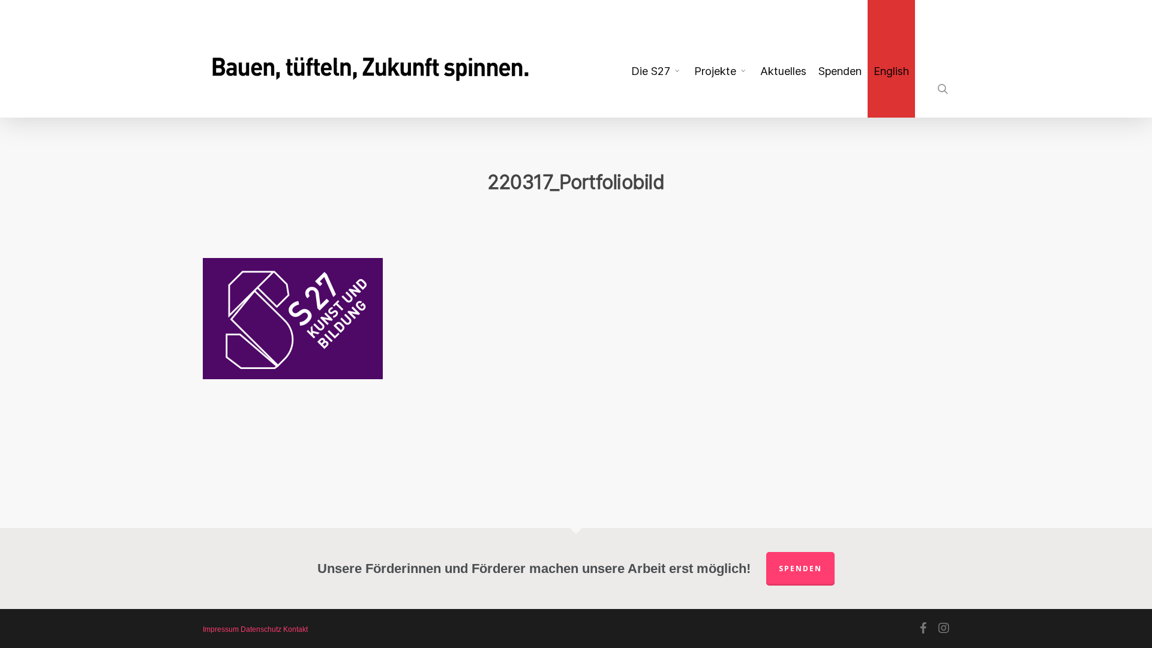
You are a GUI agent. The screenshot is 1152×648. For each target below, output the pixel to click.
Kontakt (295, 629)
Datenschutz (261, 629)
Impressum (221, 629)
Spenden (800, 568)
